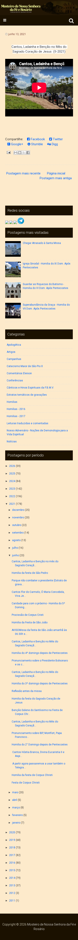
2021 (12, 503)
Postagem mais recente (23, 173)
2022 (12, 496)
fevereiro (17, 815)
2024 (12, 481)
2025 (12, 473)
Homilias (12, 401)
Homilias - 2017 (16, 416)
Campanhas (14, 359)
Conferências (15, 380)
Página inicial (56, 173)
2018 (12, 847)
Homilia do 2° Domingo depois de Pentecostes (40, 744)
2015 (12, 870)
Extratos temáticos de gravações (27, 394)
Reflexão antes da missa (27, 691)
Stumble (36, 144)
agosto (16, 540)
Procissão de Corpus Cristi (28, 614)
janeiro (16, 822)
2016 (12, 862)
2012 (12, 893)
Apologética (14, 344)
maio (15, 792)
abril (14, 799)
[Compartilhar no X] (24, 152)
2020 (12, 832)
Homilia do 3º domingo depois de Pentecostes (40, 683)
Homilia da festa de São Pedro (30, 572)
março (16, 807)
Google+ (16, 144)
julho (15, 547)
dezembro (18, 509)
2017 (12, 855)
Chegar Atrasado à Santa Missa (42, 243)
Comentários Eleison (19, 373)
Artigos (11, 351)
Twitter (57, 139)
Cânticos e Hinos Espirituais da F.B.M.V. (30, 387)
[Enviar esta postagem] (8, 152)
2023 (12, 488)
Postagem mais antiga (56, 178)
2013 (12, 885)
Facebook (37, 139)
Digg (54, 144)
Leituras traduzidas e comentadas (27, 423)
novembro (18, 517)
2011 (12, 900)
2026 (12, 466)
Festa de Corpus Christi (26, 782)
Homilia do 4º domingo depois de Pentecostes (40, 653)
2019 (12, 840)
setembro (18, 532)
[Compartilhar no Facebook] (28, 152)
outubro (16, 525)
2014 (12, 877)
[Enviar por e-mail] (15, 152)
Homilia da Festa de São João (30, 622)
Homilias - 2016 (16, 409)
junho (15, 555)
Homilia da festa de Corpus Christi (32, 775)
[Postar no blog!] (20, 152)
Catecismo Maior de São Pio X (25, 366)
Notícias (12, 441)
